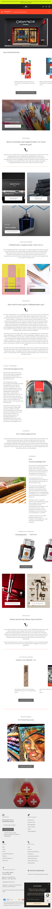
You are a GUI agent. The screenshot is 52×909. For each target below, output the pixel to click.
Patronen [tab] (33, 534)
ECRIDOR (34, 249)
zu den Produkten (26, 700)
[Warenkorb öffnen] (49, 6)
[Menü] (50, 893)
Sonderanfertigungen (7, 853)
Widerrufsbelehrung (33, 860)
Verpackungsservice (7, 858)
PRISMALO (33, 441)
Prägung (4, 856)
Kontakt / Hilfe (31, 822)
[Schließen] (48, 884)
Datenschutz (7, 836)
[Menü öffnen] (2, 12)
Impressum (30, 853)
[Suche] (46, 6)
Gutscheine (5, 860)
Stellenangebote (32, 831)
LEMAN (30, 249)
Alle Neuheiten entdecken (26, 92)
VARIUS (41, 249)
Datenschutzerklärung (33, 851)
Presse (29, 829)
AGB (29, 847)
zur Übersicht (26, 566)
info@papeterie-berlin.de (8, 881)
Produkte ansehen (26, 766)
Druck (3, 851)
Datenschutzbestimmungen (42, 874)
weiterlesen (26, 797)
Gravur (4, 849)
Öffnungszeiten (31, 824)
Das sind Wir (31, 820)
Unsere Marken (31, 826)
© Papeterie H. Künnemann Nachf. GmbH (11, 905)
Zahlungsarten (31, 863)
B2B (3, 847)
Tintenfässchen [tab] (21, 534)
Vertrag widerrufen (32, 858)
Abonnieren (37, 903)
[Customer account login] (43, 6)
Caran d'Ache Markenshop (20, 12)
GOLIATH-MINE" (24, 154)
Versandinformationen (33, 856)
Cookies (30, 849)
